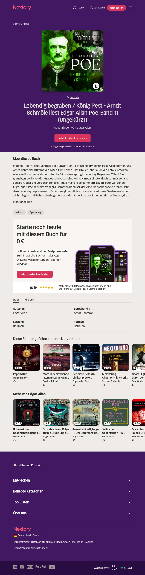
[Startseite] (41, 7)
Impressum (77, 542)
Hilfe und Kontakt (30, 465)
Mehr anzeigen (22, 202)
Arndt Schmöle (83, 313)
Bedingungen (63, 542)
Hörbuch (79, 326)
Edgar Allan (84, 127)
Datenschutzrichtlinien (43, 542)
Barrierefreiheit (22, 542)
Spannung (35, 212)
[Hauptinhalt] (130, 8)
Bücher (17, 24)
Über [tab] (16, 299)
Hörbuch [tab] (29, 299)
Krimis (26, 24)
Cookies (89, 542)
